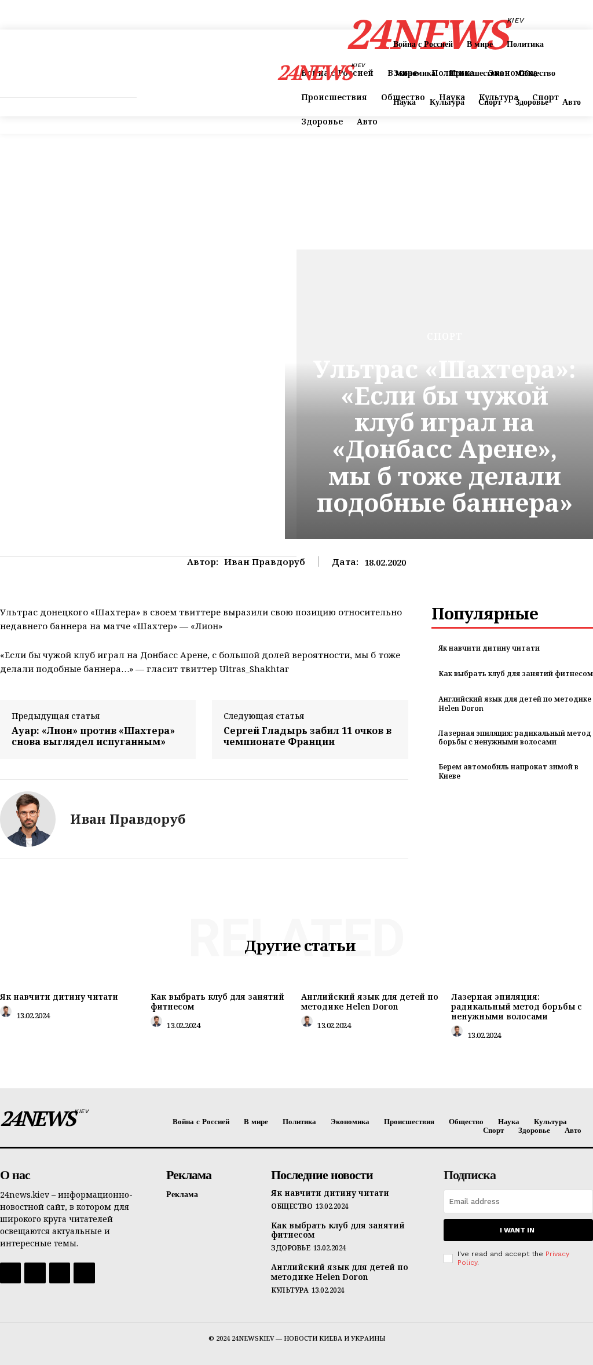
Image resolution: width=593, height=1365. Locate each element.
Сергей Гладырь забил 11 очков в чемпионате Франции (307, 736)
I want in (517, 1230)
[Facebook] (10, 1273)
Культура (289, 1290)
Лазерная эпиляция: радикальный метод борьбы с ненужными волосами (514, 737)
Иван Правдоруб (264, 561)
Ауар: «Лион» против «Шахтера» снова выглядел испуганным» (93, 736)
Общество (291, 1206)
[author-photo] (7, 1014)
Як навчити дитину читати (489, 648)
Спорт (445, 336)
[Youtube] (84, 1273)
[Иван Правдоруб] (28, 819)
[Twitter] (59, 1273)
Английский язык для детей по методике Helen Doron (514, 703)
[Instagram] (34, 1273)
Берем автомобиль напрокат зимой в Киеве (508, 771)
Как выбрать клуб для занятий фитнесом (515, 673)
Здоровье (290, 1248)
